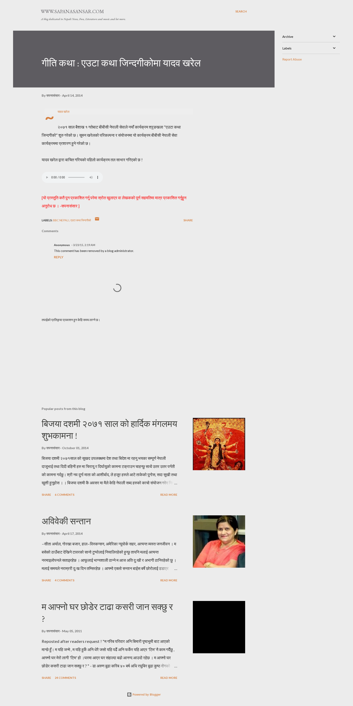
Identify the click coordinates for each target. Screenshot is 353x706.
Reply (58, 257)
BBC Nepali (61, 220)
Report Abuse (292, 59)
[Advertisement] (111, 355)
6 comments (64, 494)
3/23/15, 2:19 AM (84, 245)
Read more (168, 494)
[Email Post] (97, 220)
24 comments (65, 677)
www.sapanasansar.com (72, 11)
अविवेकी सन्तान (66, 521)
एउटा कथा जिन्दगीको (80, 220)
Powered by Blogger (146, 694)
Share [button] (188, 220)
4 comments (64, 580)
